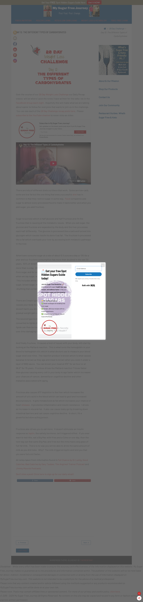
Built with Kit (88, 285)
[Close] (103, 265)
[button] (54, 328)
